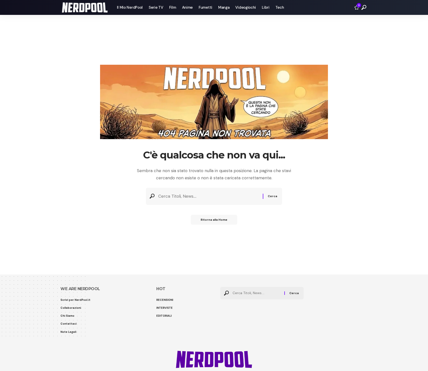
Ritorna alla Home (214, 220)
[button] (363, 7)
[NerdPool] (84, 7)
